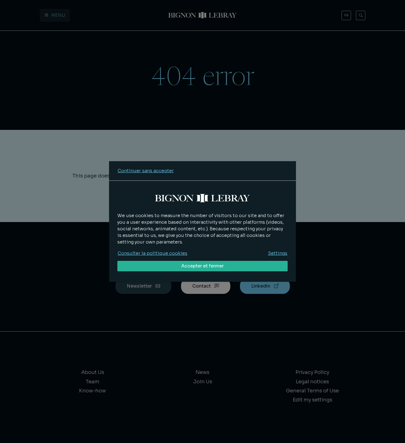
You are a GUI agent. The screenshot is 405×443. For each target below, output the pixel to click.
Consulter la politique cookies (152, 253)
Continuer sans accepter (146, 171)
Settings (277, 253)
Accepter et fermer (202, 266)
